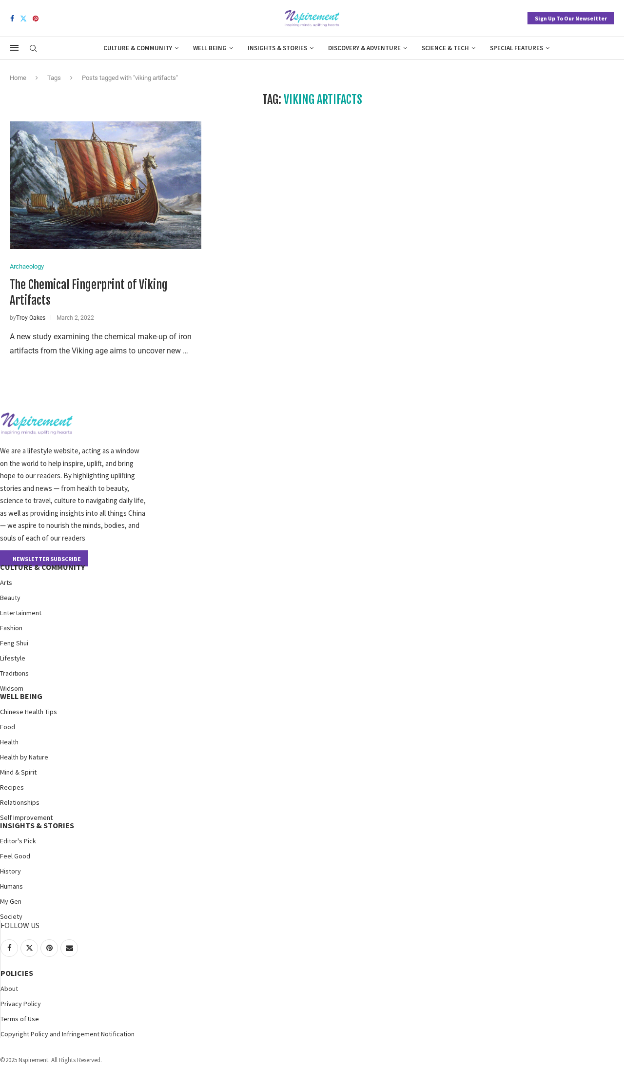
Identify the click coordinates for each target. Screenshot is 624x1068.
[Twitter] (23, 18)
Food (7, 726)
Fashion (11, 627)
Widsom (11, 688)
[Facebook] (12, 18)
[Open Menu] (14, 47)
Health (9, 741)
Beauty (10, 597)
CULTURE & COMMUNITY (42, 567)
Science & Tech (445, 48)
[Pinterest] (35, 18)
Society (11, 916)
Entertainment (20, 612)
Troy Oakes (30, 317)
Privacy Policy (20, 1003)
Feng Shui (14, 643)
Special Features (516, 48)
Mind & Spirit (18, 772)
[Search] (33, 49)
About (9, 988)
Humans (11, 886)
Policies (16, 973)
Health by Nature (24, 757)
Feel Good (15, 856)
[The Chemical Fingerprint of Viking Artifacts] (105, 185)
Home (18, 77)
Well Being (210, 48)
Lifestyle (12, 658)
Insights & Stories (277, 48)
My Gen (10, 901)
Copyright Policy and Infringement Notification (67, 1033)
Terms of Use (19, 1018)
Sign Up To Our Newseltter (571, 18)
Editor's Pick (18, 840)
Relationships (19, 802)
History (10, 871)
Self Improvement (26, 817)
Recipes (12, 787)
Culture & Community (137, 48)
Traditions (14, 673)
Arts (6, 582)
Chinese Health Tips (28, 711)
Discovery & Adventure (364, 48)
